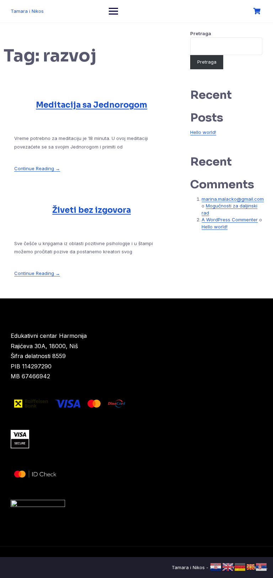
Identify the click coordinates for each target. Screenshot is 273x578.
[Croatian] (216, 566)
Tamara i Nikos (27, 11)
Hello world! (203, 132)
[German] (240, 566)
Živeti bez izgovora (91, 210)
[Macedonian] (251, 566)
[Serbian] (262, 566)
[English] (228, 566)
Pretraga (200, 33)
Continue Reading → (37, 168)
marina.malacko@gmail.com (233, 199)
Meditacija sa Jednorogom (91, 105)
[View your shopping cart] (257, 11)
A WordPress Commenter (230, 219)
